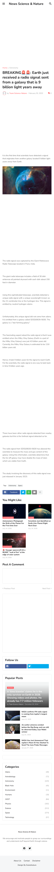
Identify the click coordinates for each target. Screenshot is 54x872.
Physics (27, 803)
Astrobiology (27, 776)
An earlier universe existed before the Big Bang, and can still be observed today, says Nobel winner (35, 728)
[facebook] (16, 666)
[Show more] (40, 492)
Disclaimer (36, 861)
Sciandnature (31, 865)
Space (20, 486)
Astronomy (13, 68)
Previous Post (9, 588)
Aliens (27, 772)
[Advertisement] (27, 35)
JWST (27, 799)
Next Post (46, 588)
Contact (27, 861)
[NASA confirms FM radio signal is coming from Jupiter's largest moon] (12, 716)
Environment (27, 790)
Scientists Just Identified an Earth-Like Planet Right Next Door (39, 523)
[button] (3, 4)
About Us (17, 861)
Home (5, 68)
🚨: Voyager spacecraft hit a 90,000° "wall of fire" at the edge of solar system (14, 552)
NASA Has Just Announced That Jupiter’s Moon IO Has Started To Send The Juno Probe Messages (35, 742)
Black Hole (27, 785)
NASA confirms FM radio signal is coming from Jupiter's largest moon (34, 714)
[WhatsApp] (28, 492)
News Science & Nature (26, 4)
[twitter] (38, 666)
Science (27, 808)
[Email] (34, 492)
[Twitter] (23, 492)
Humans (27, 794)
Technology (27, 817)
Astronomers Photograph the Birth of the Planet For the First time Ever (13, 523)
